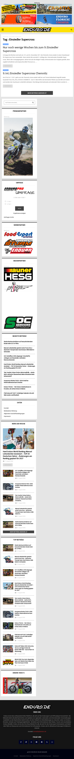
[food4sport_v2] (18, 238)
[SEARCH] (33, 103)
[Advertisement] (19, 304)
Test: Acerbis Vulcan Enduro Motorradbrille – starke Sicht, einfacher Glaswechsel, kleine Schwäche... (23, 498)
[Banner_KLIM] (18, 175)
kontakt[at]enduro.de (39, 731)
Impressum (7, 416)
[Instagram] (31, 742)
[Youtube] (36, 742)
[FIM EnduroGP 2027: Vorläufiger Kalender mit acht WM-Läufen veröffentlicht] (8, 637)
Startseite (5, 36)
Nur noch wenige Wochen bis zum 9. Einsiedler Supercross (30, 49)
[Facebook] (21, 742)
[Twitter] (26, 742)
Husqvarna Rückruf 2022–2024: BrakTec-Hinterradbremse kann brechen (24, 485)
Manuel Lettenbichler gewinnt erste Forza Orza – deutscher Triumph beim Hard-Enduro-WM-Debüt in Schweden (24, 559)
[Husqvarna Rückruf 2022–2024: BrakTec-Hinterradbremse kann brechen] (8, 486)
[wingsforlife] (18, 291)
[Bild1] (54, 5)
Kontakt (6, 408)
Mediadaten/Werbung (10, 411)
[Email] (42, 742)
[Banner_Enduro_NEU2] (54, 16)
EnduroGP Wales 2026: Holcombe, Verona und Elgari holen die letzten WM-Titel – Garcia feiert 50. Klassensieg (24, 648)
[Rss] (47, 742)
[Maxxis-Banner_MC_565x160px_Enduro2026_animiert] (18, 16)
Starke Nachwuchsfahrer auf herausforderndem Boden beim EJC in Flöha (24, 523)
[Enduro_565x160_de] (18, 5)
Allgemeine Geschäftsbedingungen (14, 413)
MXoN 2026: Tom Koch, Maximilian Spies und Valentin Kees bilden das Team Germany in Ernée (24, 661)
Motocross (5, 44)
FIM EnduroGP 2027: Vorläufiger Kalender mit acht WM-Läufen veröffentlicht (24, 636)
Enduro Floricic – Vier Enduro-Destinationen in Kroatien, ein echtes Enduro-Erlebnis (23, 625)
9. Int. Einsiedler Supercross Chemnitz (25, 74)
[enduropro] (18, 253)
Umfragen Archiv (9, 217)
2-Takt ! (9, 201)
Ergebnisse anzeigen (19, 213)
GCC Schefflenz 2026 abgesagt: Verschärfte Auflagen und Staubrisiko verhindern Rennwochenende (24, 473)
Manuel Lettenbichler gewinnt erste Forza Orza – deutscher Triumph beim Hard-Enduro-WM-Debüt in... (24, 511)
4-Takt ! (9, 204)
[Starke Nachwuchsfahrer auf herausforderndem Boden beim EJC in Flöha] (8, 524)
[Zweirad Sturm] (18, 246)
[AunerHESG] (18, 280)
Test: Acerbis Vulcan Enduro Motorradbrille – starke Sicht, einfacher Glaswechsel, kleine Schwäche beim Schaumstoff (23, 601)
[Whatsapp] (52, 742)
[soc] (18, 328)
